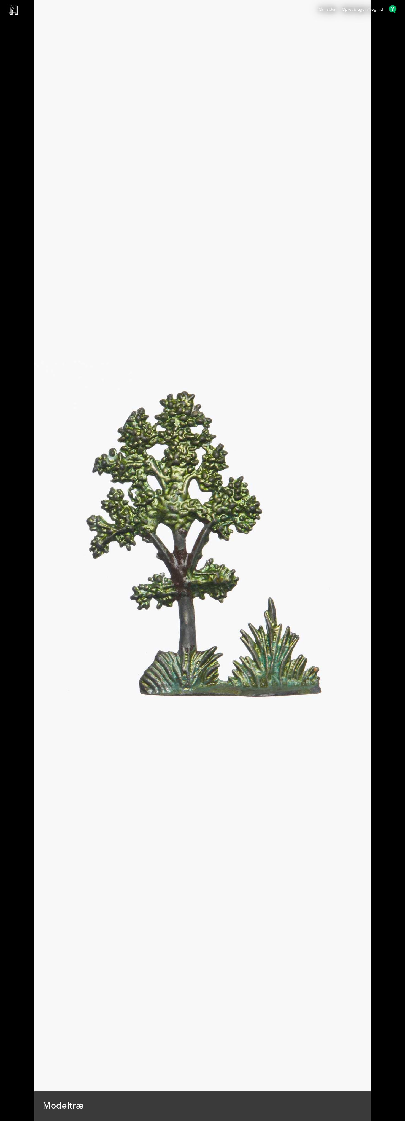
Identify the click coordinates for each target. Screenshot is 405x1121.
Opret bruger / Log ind (362, 10)
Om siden (327, 10)
